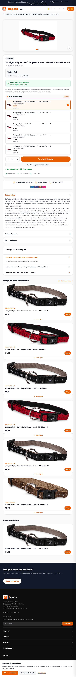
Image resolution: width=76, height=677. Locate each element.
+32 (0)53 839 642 (9, 608)
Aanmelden (67, 623)
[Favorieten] (64, 9)
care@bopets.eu (21, 608)
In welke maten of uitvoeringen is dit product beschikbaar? (27, 267)
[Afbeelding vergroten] (69, 48)
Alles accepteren (10, 673)
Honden (9, 14)
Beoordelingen (11, 240)
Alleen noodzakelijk (27, 673)
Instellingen (42, 673)
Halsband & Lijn (16, 14)
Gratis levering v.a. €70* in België (18, 2)
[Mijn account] (59, 9)
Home (5, 14)
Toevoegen (39, 319)
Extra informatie (11, 234)
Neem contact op (12, 581)
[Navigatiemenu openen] (21, 9)
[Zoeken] (55, 9)
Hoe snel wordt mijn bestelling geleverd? (21, 272)
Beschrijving (10, 195)
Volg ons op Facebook (11, 612)
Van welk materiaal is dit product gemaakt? (22, 257)
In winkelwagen (47, 159)
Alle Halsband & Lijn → (65, 281)
